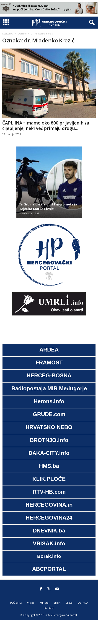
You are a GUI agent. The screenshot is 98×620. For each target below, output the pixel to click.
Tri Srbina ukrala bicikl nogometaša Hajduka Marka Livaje (48, 206)
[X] (49, 589)
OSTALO (83, 602)
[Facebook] (40, 589)
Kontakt (49, 608)
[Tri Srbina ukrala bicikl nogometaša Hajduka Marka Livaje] (49, 184)
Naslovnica (7, 33)
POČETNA (16, 602)
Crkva (69, 602)
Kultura (44, 602)
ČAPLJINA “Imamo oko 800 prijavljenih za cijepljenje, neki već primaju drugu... (45, 125)
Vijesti (30, 602)
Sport (57, 602)
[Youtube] (57, 589)
